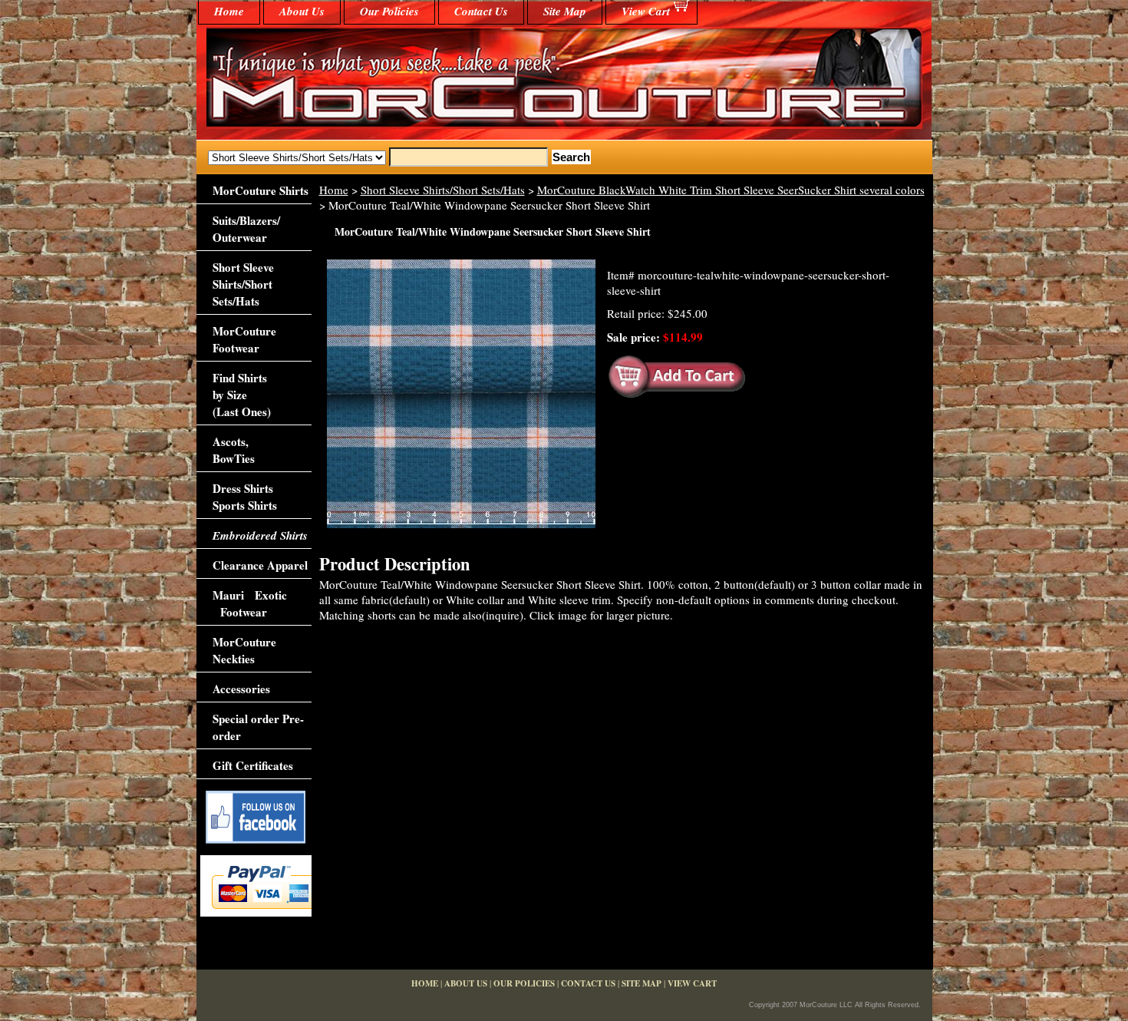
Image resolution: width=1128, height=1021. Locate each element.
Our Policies (389, 11)
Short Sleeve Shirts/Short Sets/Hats (443, 189)
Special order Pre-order (258, 727)
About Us (302, 11)
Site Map (564, 11)
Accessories (241, 688)
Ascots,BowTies (234, 450)
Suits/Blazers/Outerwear (246, 229)
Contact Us (481, 11)
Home (333, 189)
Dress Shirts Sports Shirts (245, 497)
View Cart (646, 11)
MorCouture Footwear (244, 339)
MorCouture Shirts (260, 190)
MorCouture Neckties (244, 650)
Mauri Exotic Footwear (250, 603)
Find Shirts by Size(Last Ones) (242, 394)
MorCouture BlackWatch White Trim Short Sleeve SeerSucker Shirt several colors (731, 189)
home (229, 11)
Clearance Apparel (260, 565)
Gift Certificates (253, 765)
